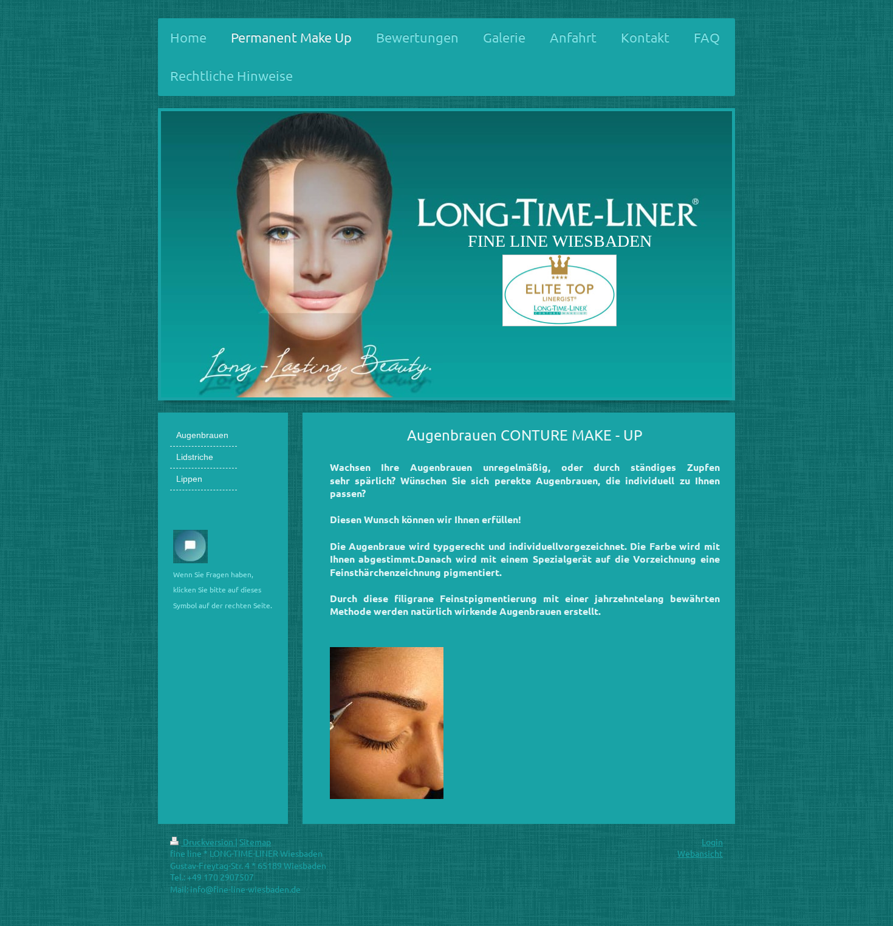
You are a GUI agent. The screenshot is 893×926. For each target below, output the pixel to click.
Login (712, 841)
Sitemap (255, 841)
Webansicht (700, 853)
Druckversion (208, 841)
